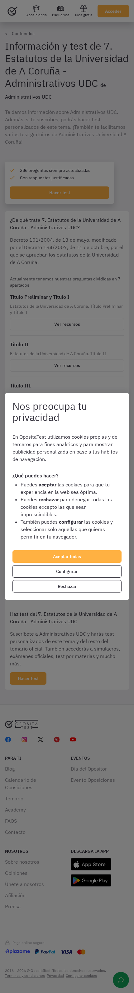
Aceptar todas (67, 556)
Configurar (67, 571)
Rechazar (67, 586)
